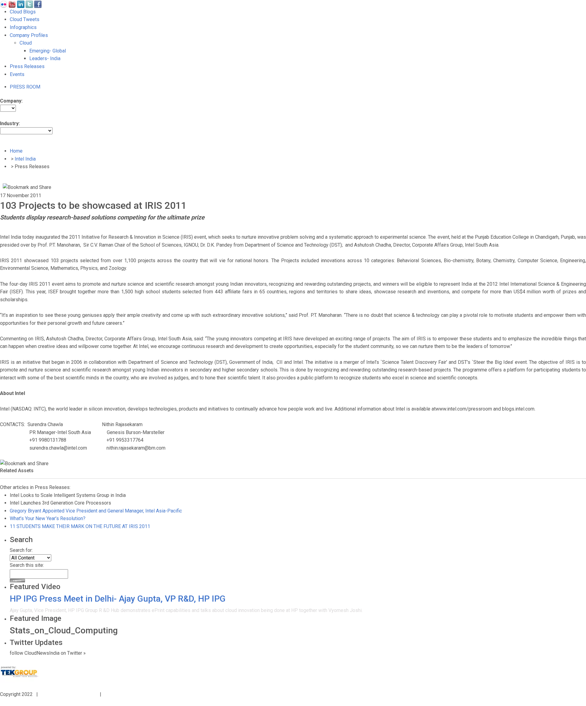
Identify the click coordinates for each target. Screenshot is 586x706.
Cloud (26, 43)
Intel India (25, 159)
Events (17, 74)
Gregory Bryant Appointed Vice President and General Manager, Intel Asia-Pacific (96, 511)
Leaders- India (44, 58)
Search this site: (27, 565)
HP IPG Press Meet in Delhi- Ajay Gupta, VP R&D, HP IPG (118, 599)
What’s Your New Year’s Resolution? (47, 518)
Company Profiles (29, 35)
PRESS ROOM (25, 87)
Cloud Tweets (24, 19)
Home (16, 151)
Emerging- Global (47, 51)
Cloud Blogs (23, 12)
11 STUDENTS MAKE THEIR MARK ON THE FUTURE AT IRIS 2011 (80, 526)
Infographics (23, 27)
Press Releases (27, 66)
